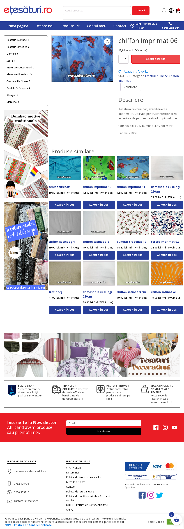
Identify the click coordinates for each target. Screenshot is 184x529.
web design (130, 484)
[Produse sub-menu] (79, 25)
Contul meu (96, 25)
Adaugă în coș (156, 59)
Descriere (130, 87)
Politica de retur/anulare (80, 491)
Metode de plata (75, 482)
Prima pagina (17, 25)
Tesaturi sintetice (16, 47)
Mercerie (11, 102)
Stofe (9, 60)
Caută (141, 10)
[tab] (130, 87)
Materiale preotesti (17, 74)
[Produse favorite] (164, 10)
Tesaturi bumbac (16, 40)
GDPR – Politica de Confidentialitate (87, 505)
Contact (119, 25)
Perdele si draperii (17, 88)
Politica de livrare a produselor (83, 477)
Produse (67, 25)
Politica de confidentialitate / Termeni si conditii (89, 498)
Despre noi (44, 25)
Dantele (11, 53)
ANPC (69, 509)
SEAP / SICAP (74, 468)
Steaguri (11, 95)
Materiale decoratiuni (19, 67)
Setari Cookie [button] (156, 521)
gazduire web (158, 484)
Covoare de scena (17, 81)
